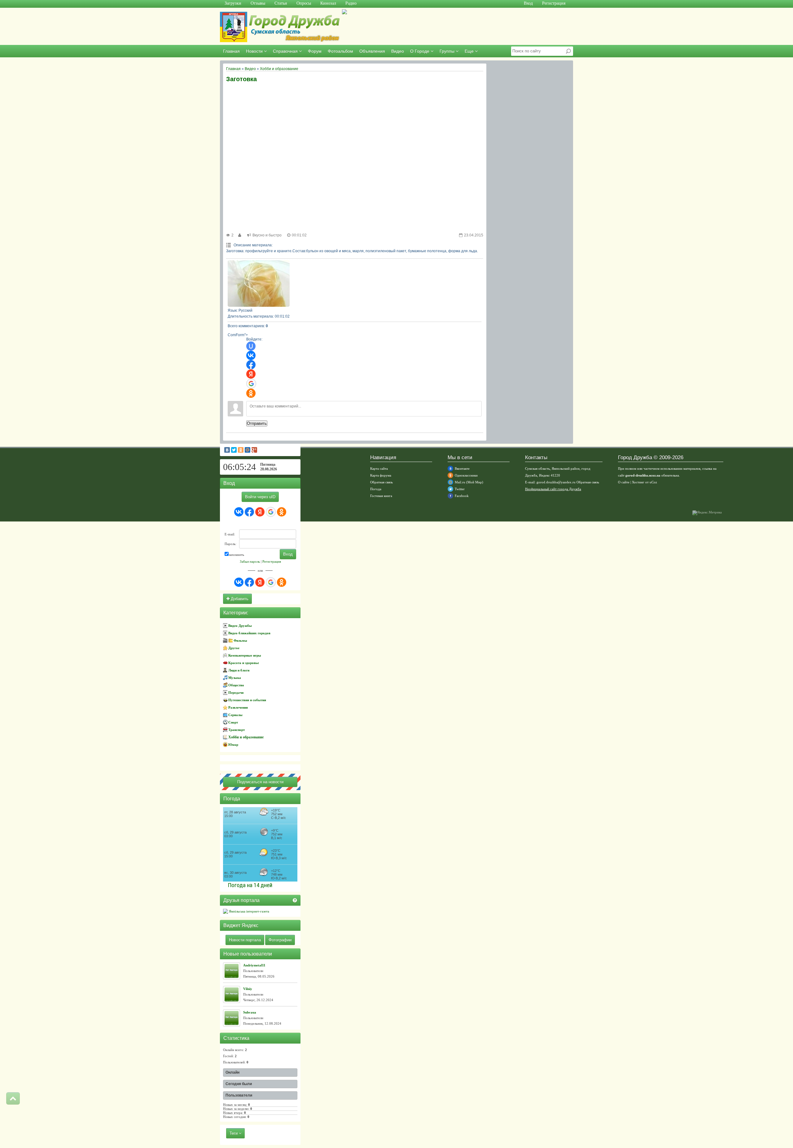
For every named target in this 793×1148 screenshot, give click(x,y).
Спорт (233, 722)
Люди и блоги (238, 670)
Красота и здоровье (243, 663)
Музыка (234, 678)
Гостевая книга (381, 496)
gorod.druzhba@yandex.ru (556, 482)
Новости (255, 51)
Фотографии (280, 940)
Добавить (239, 598)
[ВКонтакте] (227, 450)
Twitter (460, 489)
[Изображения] (259, 283)
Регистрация (271, 561)
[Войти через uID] (251, 346)
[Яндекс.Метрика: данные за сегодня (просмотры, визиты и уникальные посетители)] (707, 512)
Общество (236, 685)
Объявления (372, 51)
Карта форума (380, 475)
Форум (315, 51)
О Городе (420, 51)
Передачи (235, 692)
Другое (233, 648)
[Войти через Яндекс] (251, 374)
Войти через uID (260, 497)
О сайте (623, 482)
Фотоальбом (340, 51)
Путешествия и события (247, 700)
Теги (234, 1133)
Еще (470, 51)
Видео (397, 51)
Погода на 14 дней (250, 885)
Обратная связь (381, 482)
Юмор (233, 744)
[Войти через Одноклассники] (251, 393)
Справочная (286, 51)
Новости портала (245, 940)
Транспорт (236, 730)
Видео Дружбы (240, 625)
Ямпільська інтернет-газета (248, 911)
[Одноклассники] (240, 450)
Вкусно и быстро (267, 235)
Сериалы (235, 715)
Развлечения (238, 707)
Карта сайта (379, 468)
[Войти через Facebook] (251, 364)
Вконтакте (462, 468)
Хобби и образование (279, 69)
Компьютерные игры (244, 655)
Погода (375, 489)
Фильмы (240, 640)
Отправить (257, 423)
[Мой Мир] (247, 450)
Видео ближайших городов (249, 633)
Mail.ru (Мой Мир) (469, 482)
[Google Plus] (254, 450)
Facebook (462, 496)
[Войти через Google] (251, 384)
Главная (231, 51)
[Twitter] (234, 450)
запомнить (236, 554)
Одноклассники (466, 475)
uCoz (653, 482)
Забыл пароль (250, 561)
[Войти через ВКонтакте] (251, 355)
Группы (448, 51)
